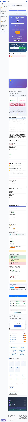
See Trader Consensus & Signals (18, 409)
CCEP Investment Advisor (22, 351)
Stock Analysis (13, 5)
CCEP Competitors (22, 354)
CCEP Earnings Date (14, 351)
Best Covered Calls (4, 21)
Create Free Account (17, 326)
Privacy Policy (22, 417)
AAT (10, 307)
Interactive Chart (18, 40)
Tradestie (4, 1)
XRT (10, 305)
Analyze (18, 10)
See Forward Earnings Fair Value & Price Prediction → (16, 86)
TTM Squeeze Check (20, 318)
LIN (10, 301)
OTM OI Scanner (4, 26)
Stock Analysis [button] (3, 6)
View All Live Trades (18, 407)
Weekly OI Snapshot (4, 25)
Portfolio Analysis (4, 11)
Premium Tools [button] (3, 31)
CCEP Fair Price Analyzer (14, 354)
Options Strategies (21, 415)
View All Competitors (14, 393)
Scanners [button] (2, 29)
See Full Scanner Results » (17, 312)
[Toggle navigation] (6, 1)
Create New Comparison (13, 391)
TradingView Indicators (3, 13)
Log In (21, 327)
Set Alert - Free (22, 48)
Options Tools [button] (3, 15)
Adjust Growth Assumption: (14, 93)
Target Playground (4, 20)
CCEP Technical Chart (13, 347)
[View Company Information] (17, 21)
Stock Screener (3, 10)
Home (2, 3)
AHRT (11, 303)
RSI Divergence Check (13, 318)
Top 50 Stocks (3, 7)
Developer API (25, 416)
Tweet (13, 287)
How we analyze (24, 117)
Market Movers (3, 4)
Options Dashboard (4, 16)
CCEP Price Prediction (22, 348)
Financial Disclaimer (24, 418)
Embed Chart (22, 287)
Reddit (17, 287)
